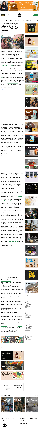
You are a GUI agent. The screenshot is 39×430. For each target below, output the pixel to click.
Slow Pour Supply (28, 334)
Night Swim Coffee (28, 324)
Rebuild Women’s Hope (19, 196)
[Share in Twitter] (19, 347)
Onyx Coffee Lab (27, 327)
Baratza (26, 300)
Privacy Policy (3, 420)
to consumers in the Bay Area (13, 83)
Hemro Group (27, 314)
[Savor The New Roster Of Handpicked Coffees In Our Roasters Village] (17, 387)
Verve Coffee (27, 337)
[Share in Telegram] (21, 347)
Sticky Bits (20, 326)
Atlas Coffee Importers (28, 299)
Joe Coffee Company (28, 315)
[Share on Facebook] (18, 347)
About (2, 418)
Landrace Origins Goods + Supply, (7, 65)
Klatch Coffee (27, 316)
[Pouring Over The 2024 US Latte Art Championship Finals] (6, 387)
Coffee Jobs (14, 418)
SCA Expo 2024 (8, 388)
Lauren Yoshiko (4, 326)
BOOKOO (26, 301)
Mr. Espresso (27, 323)
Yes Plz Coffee (27, 338)
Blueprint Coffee (27, 302)
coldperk (26, 305)
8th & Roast (27, 297)
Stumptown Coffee (28, 335)
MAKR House (11, 134)
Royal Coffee (27, 333)
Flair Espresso (27, 312)
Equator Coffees (27, 311)
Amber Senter (13, 125)
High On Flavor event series (6, 281)
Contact (7, 418)
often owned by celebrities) (13, 241)
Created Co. (27, 308)
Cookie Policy (23, 420)
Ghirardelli (26, 313)
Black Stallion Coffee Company (9, 200)
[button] (1, 20)
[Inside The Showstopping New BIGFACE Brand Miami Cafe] (32, 404)
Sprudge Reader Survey (34, 418)
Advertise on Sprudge (23, 418)
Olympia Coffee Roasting (28, 326)
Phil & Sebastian (27, 330)
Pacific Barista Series (28, 328)
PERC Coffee (27, 329)
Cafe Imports (27, 303)
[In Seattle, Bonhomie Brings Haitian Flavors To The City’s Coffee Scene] (19, 404)
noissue (26, 325)
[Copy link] (23, 347)
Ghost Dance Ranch (10, 193)
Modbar (26, 322)
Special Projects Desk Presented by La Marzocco (7, 15)
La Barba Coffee (27, 317)
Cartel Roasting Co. (28, 304)
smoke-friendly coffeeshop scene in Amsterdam (14, 59)
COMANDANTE (27, 306)
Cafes (1, 32)
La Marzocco (27, 318)
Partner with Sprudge (28, 339)
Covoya (26, 307)
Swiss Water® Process (28, 336)
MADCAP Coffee (27, 319)
